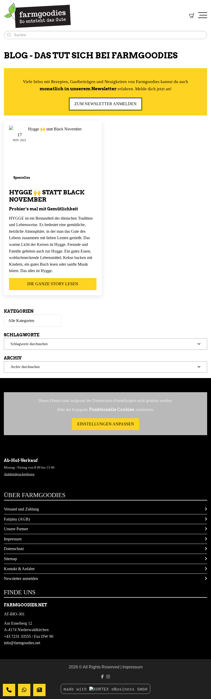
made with (76, 689)
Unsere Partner (16, 529)
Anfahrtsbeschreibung (19, 474)
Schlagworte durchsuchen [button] (29, 344)
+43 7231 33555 (17, 636)
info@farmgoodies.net (22, 643)
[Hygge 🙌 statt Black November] (52, 155)
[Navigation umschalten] (202, 15)
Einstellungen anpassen (105, 424)
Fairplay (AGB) (17, 519)
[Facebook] (102, 677)
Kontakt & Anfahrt (19, 569)
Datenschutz (14, 548)
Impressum (13, 539)
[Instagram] (108, 677)
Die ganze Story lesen (52, 284)
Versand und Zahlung (21, 509)
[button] (105, 344)
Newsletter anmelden (21, 578)
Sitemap (10, 559)
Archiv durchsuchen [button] (25, 367)
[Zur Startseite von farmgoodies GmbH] (90, 15)
